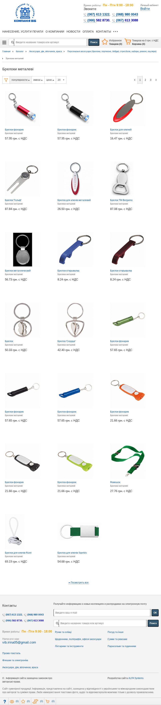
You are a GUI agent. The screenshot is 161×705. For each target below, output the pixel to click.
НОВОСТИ (73, 31)
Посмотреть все (79, 582)
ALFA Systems (136, 678)
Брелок (9, 341)
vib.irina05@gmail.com (19, 642)
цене (49, 80)
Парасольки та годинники (122, 646)
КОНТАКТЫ (103, 31)
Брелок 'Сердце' (67, 341)
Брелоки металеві (14, 133)
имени (37, 80)
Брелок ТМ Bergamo (121, 200)
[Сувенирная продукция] (4, 44)
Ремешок (115, 482)
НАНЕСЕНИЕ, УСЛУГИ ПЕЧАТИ (22, 31)
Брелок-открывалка (68, 270)
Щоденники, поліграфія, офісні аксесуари (78, 639)
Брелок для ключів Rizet (18, 552)
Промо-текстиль (11, 653)
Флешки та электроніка (15, 660)
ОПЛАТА (88, 31)
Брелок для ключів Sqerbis (72, 552)
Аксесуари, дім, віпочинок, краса (20, 667)
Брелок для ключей (121, 129)
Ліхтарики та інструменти (69, 646)
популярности (20, 80)
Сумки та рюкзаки (117, 639)
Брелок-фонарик (14, 129)
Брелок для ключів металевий (74, 200)
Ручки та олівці (63, 632)
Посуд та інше (115, 632)
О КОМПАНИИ (55, 31)
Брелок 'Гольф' (13, 200)
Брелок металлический (18, 270)
